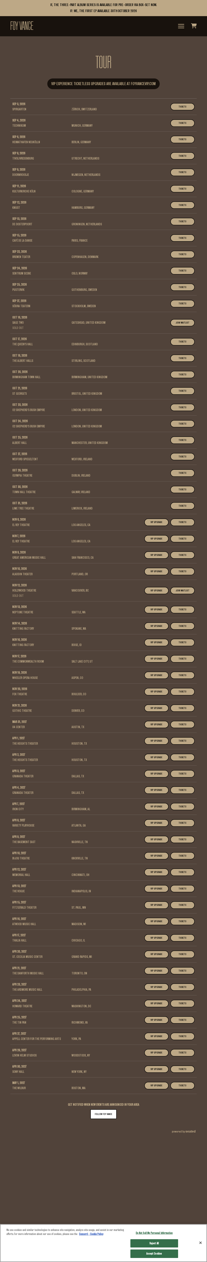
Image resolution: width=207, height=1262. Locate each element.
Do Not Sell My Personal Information (154, 1233)
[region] (103, 1243)
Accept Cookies (154, 1253)
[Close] (200, 1242)
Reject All (154, 1243)
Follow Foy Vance (103, 1114)
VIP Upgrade (156, 522)
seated (190, 1131)
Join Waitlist (182, 322)
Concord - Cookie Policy (91, 1234)
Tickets (182, 106)
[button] (181, 26)
